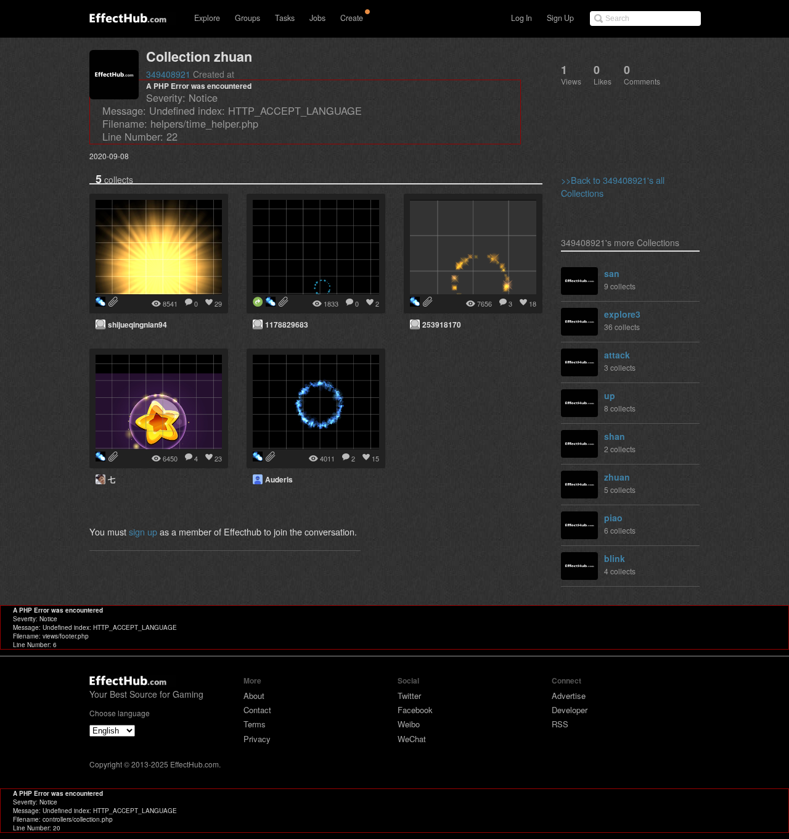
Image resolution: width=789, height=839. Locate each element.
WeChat (412, 739)
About (253, 695)
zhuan (617, 477)
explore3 (622, 314)
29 (218, 303)
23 (218, 458)
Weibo (409, 724)
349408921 (168, 74)
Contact (257, 710)
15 (375, 458)
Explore (207, 17)
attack (617, 355)
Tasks (285, 17)
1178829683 (286, 324)
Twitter (409, 695)
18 (532, 303)
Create (351, 17)
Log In (521, 17)
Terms (254, 724)
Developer (569, 710)
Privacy (257, 739)
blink (614, 558)
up (609, 395)
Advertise (569, 695)
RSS (560, 724)
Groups (247, 17)
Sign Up (560, 17)
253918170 (441, 324)
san (611, 273)
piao (613, 517)
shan (614, 436)
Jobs (317, 17)
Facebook (415, 710)
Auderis (279, 479)
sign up (143, 531)
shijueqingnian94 (137, 324)
